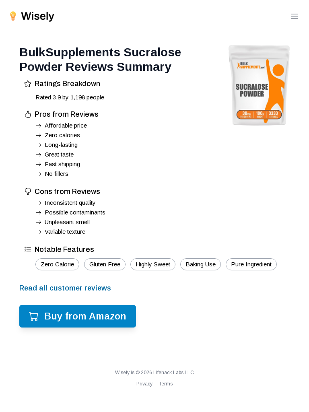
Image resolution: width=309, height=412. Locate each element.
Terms (166, 384)
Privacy (144, 384)
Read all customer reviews (65, 288)
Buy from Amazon (85, 316)
